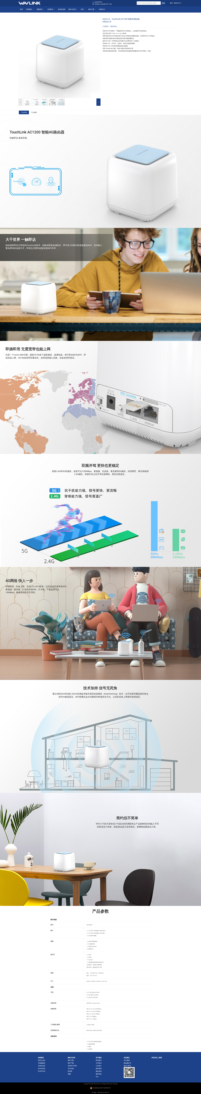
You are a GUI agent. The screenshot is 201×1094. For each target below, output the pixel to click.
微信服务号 (127, 1063)
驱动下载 (71, 1060)
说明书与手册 (72, 1066)
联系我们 (99, 1060)
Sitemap (115, 1084)
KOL (97, 1076)
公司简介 (99, 1066)
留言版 (70, 1071)
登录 (171, 3)
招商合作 (102, 9)
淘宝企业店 (41, 1060)
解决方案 (91, 9)
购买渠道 (99, 1068)
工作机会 (99, 1063)
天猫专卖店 (41, 1066)
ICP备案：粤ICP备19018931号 (100, 1092)
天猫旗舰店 (41, 1063)
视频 (69, 1074)
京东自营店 (41, 1068)
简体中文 (177, 3)
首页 (21, 9)
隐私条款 (99, 1071)
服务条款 (99, 1074)
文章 (82, 9)
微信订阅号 (127, 1066)
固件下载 (71, 1063)
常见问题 (71, 1068)
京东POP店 (41, 1071)
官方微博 (127, 1060)
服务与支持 (72, 9)
